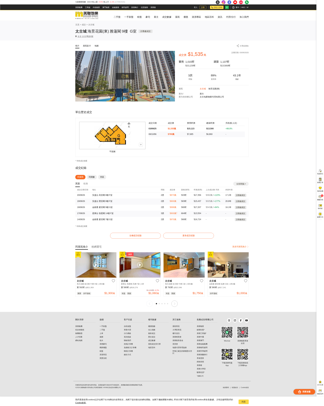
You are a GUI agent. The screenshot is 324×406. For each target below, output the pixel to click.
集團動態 (78, 333)
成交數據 (151, 340)
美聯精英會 (177, 337)
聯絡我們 (127, 340)
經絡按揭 (200, 362)
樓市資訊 (176, 333)
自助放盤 (127, 326)
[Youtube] (246, 320)
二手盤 (102, 330)
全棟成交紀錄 (135, 236)
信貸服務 (144, 7)
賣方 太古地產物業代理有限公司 (212, 95)
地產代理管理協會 (180, 347)
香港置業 (200, 358)
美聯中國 (200, 337)
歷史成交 (151, 337)
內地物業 (96, 7)
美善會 (175, 344)
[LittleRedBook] (243, 332)
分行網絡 (127, 333)
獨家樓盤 (103, 347)
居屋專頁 (103, 355)
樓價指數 (151, 326)
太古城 (91, 25)
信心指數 (151, 330)
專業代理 (127, 330)
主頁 (77, 25)
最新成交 (151, 333)
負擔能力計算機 (130, 347)
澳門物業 (105, 7)
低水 (101, 340)
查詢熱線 (127, 337)
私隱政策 (235, 387)
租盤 (101, 351)
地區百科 (151, 347)
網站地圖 (78, 340)
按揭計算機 (128, 344)
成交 (84, 25)
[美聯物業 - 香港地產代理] (86, 15)
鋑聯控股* (201, 330)
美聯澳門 (200, 340)
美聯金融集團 (202, 344)
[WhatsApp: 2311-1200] (227, 7)
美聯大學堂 (201, 369)
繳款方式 (127, 355)
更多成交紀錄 (189, 236)
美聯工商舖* (201, 333)
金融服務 (115, 7)
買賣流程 (103, 358)
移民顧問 (125, 7)
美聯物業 (200, 326)
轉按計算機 (128, 351)
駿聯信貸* (201, 372)
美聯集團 (78, 7)
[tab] (77, 184)
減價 (101, 337)
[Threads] (229, 320)
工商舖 (87, 7)
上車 (101, 333)
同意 (244, 402)
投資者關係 (79, 330)
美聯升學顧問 (202, 351)
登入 (195, 7)
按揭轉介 (134, 7)
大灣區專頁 (177, 330)
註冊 (203, 7)
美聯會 (153, 7)
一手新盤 (103, 326)
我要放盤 (306, 392)
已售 (125, 76)
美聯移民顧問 (202, 347)
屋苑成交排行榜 (154, 344)
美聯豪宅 (103, 344)
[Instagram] (235, 320)
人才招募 (78, 337)
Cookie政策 (80, 403)
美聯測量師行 (202, 355)
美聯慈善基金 (178, 340)
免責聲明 (226, 387)
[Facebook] (241, 320)
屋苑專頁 (176, 326)
